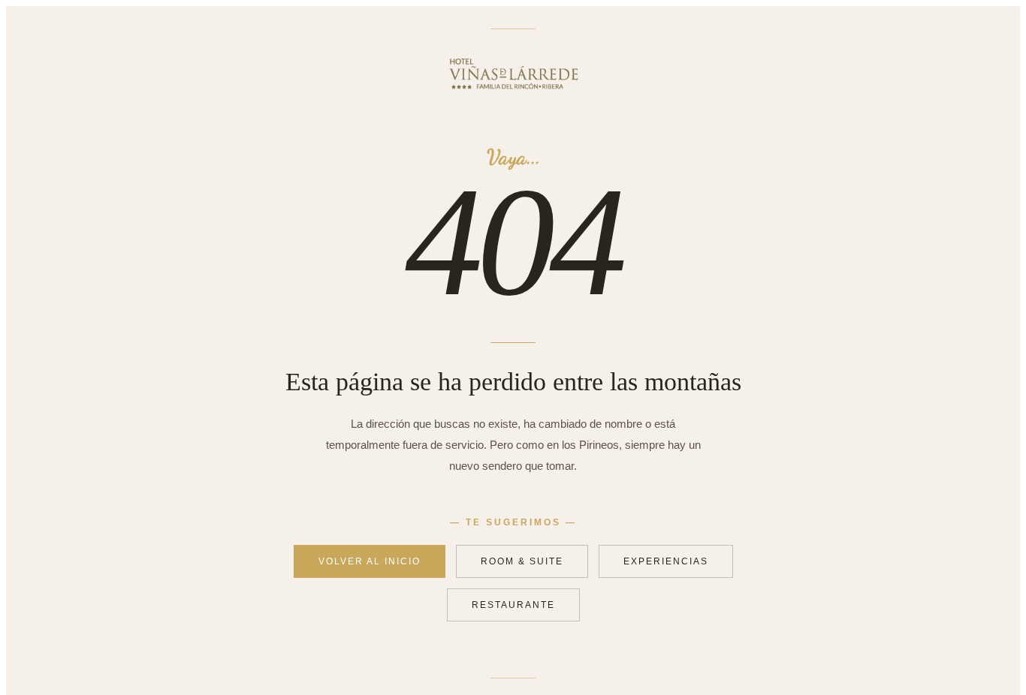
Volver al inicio (369, 561)
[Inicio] (513, 95)
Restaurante (513, 605)
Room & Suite (522, 561)
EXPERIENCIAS (665, 561)
